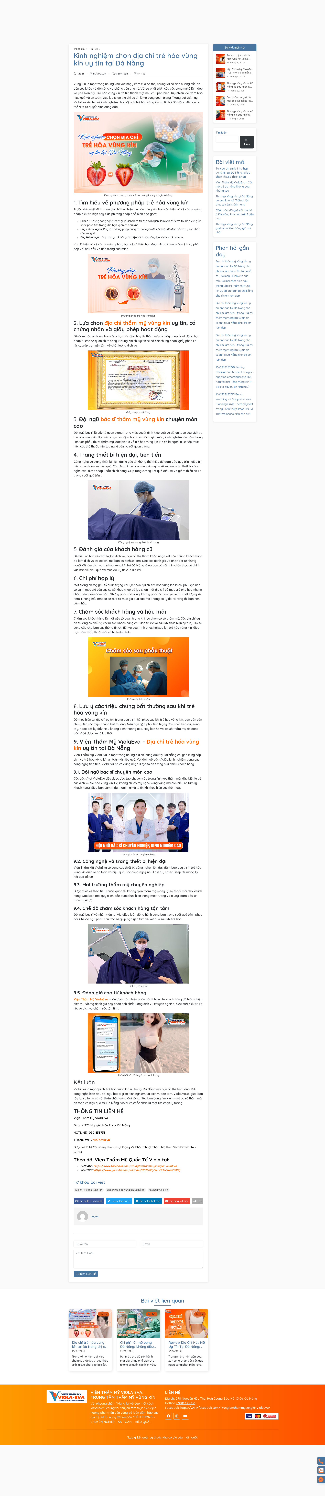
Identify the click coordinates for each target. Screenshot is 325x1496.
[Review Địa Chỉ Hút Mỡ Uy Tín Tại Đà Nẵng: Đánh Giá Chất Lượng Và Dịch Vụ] (186, 1323)
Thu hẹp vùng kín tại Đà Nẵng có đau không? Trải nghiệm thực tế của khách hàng (240, 85)
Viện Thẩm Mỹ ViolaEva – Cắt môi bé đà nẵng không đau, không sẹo (240, 71)
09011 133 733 (185, 1403)
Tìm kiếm (221, 132)
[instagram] (177, 1416)
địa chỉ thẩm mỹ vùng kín (137, 322)
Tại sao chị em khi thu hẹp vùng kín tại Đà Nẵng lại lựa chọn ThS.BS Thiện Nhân (239, 57)
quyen (95, 1216)
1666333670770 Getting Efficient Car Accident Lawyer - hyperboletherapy (235, 372)
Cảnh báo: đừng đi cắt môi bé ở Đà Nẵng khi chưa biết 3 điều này (239, 99)
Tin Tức (93, 48)
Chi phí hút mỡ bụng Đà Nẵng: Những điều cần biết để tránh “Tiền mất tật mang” (137, 1345)
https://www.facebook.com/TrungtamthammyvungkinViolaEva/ (225, 1408)
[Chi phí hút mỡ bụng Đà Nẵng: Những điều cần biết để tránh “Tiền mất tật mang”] (138, 1323)
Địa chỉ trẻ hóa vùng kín (88, 1189)
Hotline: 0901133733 (321, 1461)
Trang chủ (79, 48)
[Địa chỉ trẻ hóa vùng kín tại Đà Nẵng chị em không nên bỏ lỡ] (90, 1323)
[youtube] (185, 1416)
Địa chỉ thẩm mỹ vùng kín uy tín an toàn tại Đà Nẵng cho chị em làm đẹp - (233, 308)
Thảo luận (321, 1479)
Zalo (321, 1470)
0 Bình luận (121, 73)
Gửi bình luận (84, 1274)
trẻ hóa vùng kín (158, 1189)
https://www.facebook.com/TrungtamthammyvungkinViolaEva (135, 1166)
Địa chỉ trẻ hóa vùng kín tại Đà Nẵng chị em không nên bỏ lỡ (90, 1345)
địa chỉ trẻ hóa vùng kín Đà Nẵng (125, 1189)
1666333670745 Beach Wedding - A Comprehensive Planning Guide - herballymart (234, 399)
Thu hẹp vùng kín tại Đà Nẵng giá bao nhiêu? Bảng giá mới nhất (240, 113)
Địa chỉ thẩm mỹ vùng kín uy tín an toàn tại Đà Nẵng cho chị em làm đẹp (234, 290)
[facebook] (168, 1416)
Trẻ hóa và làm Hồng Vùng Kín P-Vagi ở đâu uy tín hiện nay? (234, 381)
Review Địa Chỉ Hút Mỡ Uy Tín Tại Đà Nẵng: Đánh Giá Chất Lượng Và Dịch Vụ (186, 1345)
